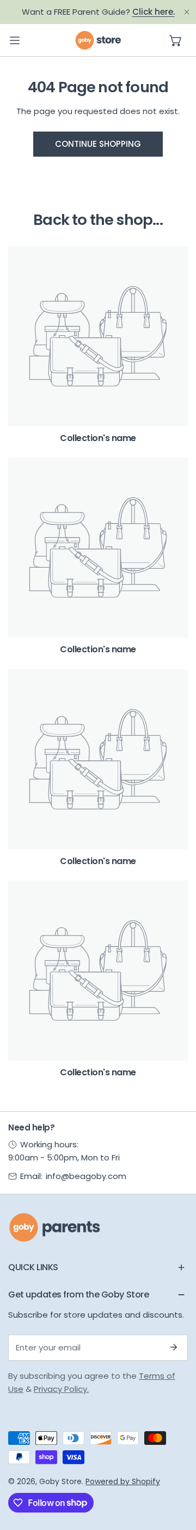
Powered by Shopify (122, 1481)
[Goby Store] (98, 40)
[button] (176, 40)
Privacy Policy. (61, 1389)
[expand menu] (14, 40)
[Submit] (174, 1347)
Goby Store (60, 1481)
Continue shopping (98, 144)
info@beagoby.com (86, 1176)
